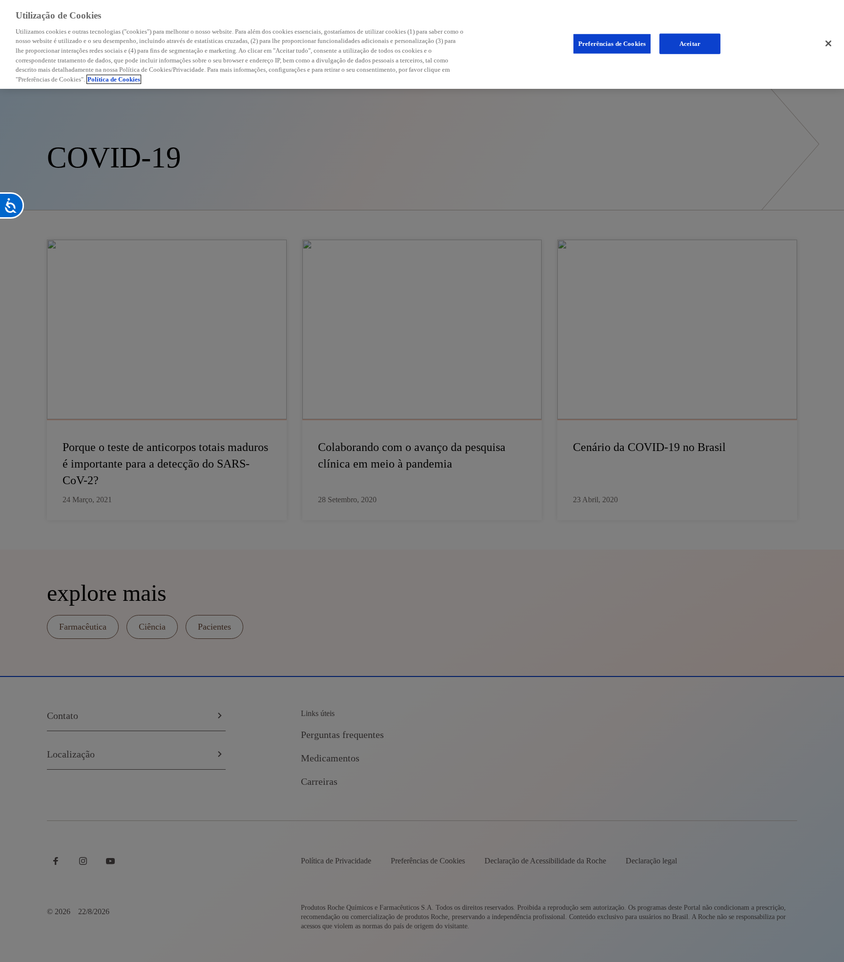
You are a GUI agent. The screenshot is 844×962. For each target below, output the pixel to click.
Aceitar (689, 43)
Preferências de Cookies (612, 43)
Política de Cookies (113, 79)
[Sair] (828, 43)
